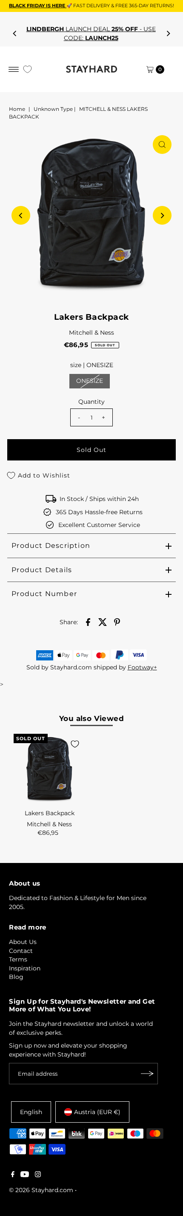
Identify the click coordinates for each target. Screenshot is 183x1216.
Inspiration (24, 968)
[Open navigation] (13, 69)
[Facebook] (12, 1175)
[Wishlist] (27, 69)
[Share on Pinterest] (117, 621)
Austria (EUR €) (97, 1112)
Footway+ (142, 667)
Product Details (41, 570)
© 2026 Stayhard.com (41, 1190)
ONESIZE (89, 380)
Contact (21, 950)
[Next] (168, 33)
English (31, 1112)
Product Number (44, 594)
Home (17, 109)
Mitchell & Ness (91, 332)
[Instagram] (38, 1175)
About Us (23, 941)
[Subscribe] (147, 1073)
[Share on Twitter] (102, 621)
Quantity (91, 401)
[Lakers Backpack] (49, 769)
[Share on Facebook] (88, 621)
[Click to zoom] (162, 144)
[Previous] (14, 33)
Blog (16, 976)
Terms (18, 959)
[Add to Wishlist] (75, 744)
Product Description (50, 545)
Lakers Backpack (49, 813)
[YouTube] (24, 1175)
